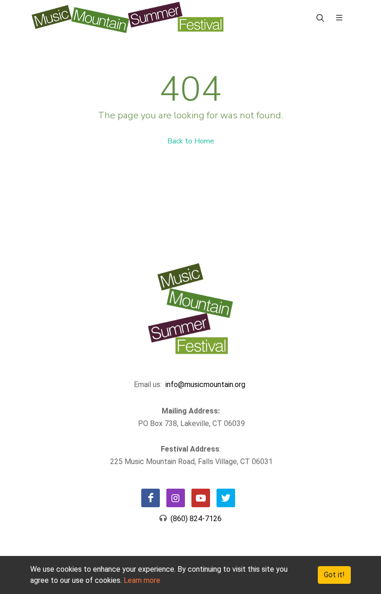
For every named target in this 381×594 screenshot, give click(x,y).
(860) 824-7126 (194, 518)
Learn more (142, 580)
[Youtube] (200, 498)
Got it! (334, 574)
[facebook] (150, 498)
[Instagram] (175, 498)
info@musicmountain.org (205, 384)
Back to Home (190, 141)
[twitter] (226, 498)
